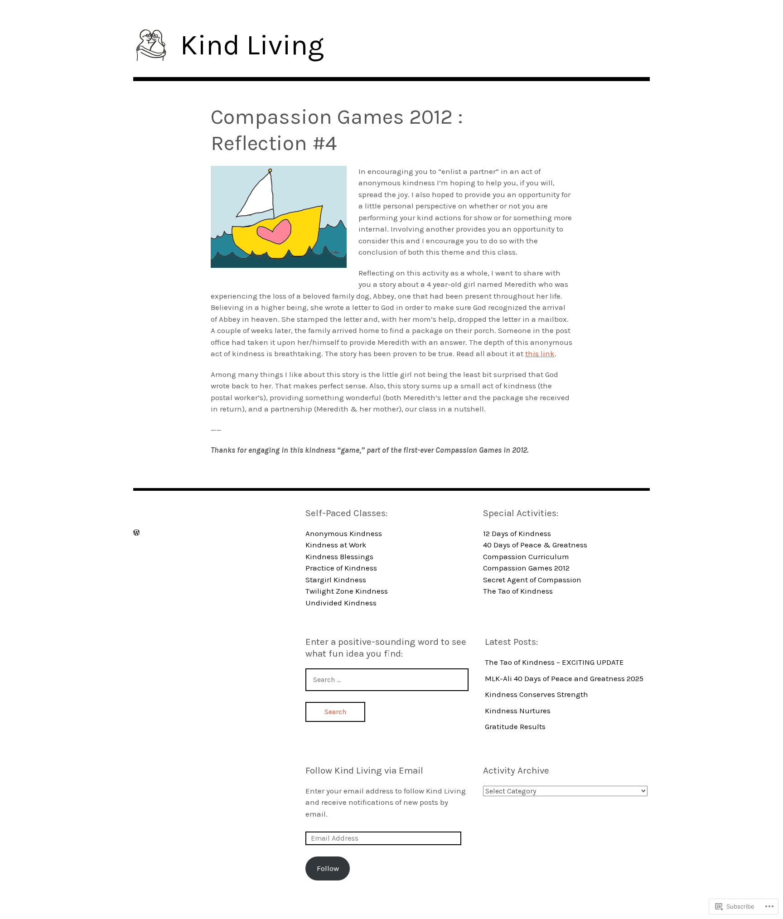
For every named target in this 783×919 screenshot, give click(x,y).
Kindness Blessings (339, 556)
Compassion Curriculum (526, 556)
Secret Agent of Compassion (532, 579)
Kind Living (252, 45)
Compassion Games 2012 (526, 567)
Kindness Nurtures (518, 710)
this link (540, 353)
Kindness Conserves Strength (536, 694)
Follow (328, 868)
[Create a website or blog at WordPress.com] (136, 532)
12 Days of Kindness (517, 533)
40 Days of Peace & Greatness (535, 544)
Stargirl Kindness (335, 579)
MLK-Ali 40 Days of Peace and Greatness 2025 (564, 678)
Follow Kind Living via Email (364, 770)
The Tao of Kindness (518, 590)
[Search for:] (387, 679)
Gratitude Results (515, 726)
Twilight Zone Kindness (346, 590)
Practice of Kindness (341, 567)
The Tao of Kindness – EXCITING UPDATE (554, 662)
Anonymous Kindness (343, 533)
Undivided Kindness (341, 602)
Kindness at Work (336, 544)
